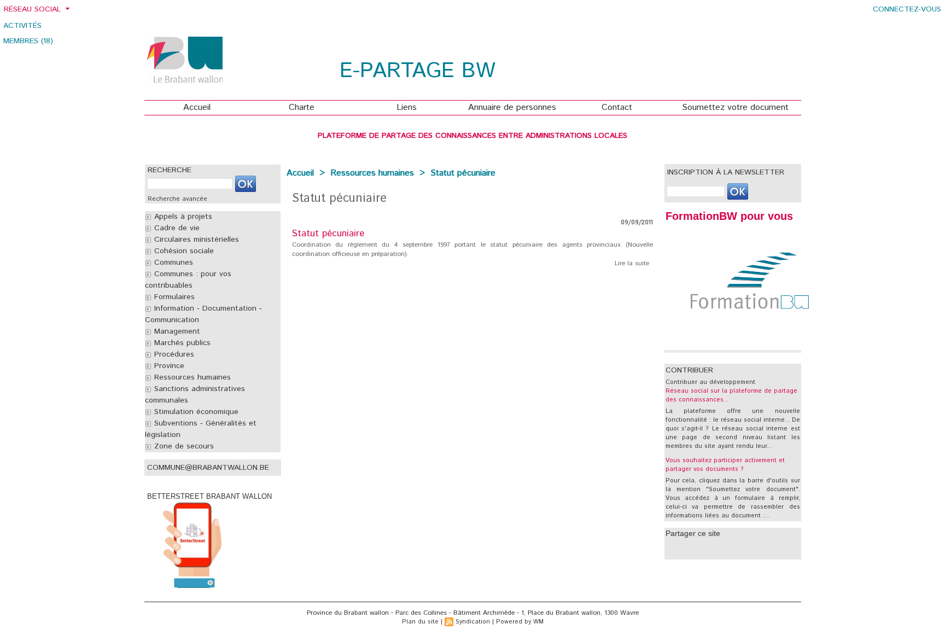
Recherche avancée (177, 199)
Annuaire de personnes (512, 107)
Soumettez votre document (735, 107)
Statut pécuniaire (462, 173)
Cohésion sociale (182, 251)
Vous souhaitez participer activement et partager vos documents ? (725, 465)
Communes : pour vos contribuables (188, 280)
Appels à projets (181, 216)
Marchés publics (181, 342)
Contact (617, 107)
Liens (406, 107)
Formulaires (173, 297)
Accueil (197, 107)
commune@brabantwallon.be (208, 467)
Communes (172, 262)
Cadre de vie (175, 228)
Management (175, 331)
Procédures (172, 354)
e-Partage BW (417, 71)
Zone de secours (182, 446)
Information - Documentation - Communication (203, 314)
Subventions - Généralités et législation (200, 429)
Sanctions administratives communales (195, 394)
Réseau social (32, 9)
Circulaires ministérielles (195, 239)
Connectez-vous (907, 9)
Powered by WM (520, 621)
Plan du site (420, 621)
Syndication (473, 621)
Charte (301, 107)
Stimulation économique (194, 411)
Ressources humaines (191, 377)
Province (167, 365)
